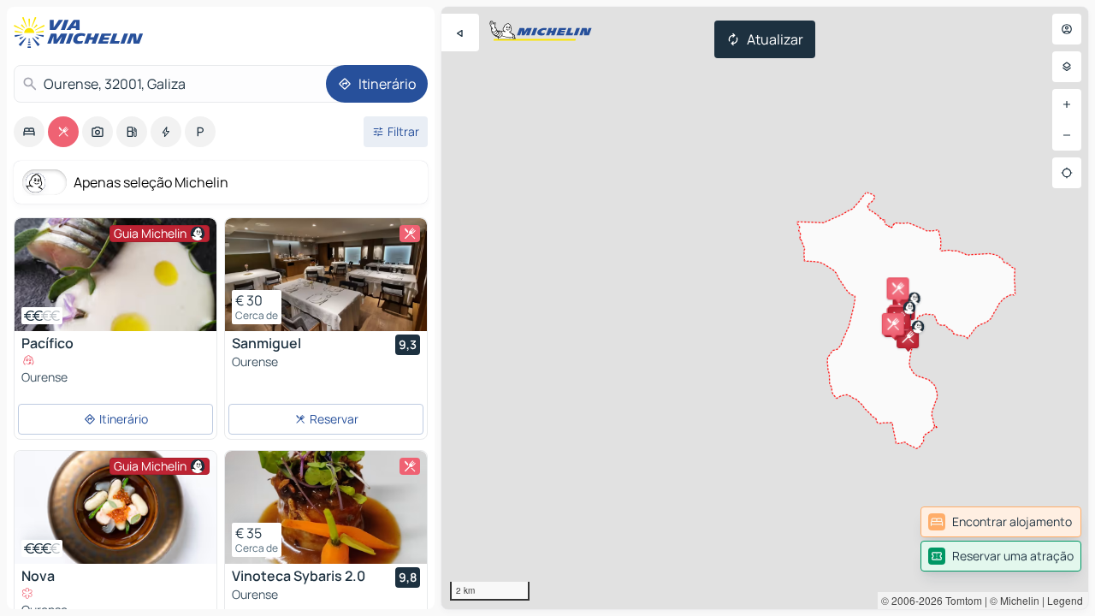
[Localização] (1066, 172)
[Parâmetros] (1066, 66)
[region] (764, 308)
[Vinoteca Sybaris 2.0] (326, 507)
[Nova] (115, 507)
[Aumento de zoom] (1066, 104)
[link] (1000, 521)
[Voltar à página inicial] (82, 32)
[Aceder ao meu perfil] (1066, 29)
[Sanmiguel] (326, 274)
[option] (29, 131)
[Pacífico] (115, 274)
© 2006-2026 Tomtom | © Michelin (960, 600)
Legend (1065, 600)
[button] (908, 337)
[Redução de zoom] (1066, 135)
